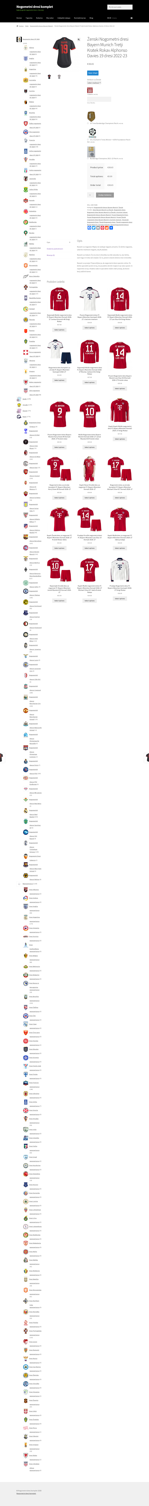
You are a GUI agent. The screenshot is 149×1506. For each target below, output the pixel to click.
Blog (91, 18)
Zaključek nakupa (63, 18)
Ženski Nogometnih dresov (119, 225)
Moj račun (50, 18)
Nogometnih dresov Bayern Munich (41, 26)
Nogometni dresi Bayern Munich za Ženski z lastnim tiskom (107, 212)
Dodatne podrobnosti (55, 249)
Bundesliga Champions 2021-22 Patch (106, 158)
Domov (19, 18)
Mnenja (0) (51, 255)
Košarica (39, 18)
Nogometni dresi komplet (34, 6)
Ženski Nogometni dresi (107, 222)
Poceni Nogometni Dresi (120, 215)
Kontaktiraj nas (80, 18)
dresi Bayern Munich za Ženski (103, 210)
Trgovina (29, 18)
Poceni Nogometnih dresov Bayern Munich (101, 217)
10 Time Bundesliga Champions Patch (106, 123)
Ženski (121, 207)
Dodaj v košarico (104, 195)
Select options (59, 330)
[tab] (59, 242)
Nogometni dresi (119, 210)
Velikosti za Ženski (94, 80)
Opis (48, 242)
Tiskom (92, 94)
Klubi (26, 26)
